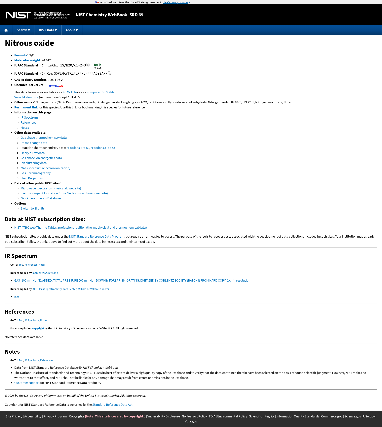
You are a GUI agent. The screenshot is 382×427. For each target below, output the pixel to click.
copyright (38, 328)
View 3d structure (26, 97)
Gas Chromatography (36, 173)
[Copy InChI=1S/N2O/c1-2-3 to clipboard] (88, 66)
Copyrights (76, 416)
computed (94, 92)
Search (22, 30)
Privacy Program (55, 416)
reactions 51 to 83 (103, 147)
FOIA (212, 416)
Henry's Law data (33, 153)
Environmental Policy (232, 416)
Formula (20, 55)
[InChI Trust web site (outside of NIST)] (98, 68)
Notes (25, 127)
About (70, 30)
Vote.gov (191, 421)
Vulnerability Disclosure (163, 416)
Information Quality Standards (298, 416)
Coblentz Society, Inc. (45, 273)
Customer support (27, 382)
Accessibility (32, 416)
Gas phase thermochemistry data (44, 137)
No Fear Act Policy (194, 416)
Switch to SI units (33, 208)
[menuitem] (6, 30)
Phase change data (34, 142)
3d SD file (108, 92)
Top (21, 264)
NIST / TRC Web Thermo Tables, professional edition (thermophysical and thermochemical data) (80, 227)
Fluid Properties (32, 178)
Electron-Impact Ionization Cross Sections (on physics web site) (64, 193)
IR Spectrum (29, 117)
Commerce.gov (331, 416)
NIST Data (46, 30)
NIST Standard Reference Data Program (96, 236)
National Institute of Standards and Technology (38, 14)
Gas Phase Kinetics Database (41, 198)
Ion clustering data (34, 163)
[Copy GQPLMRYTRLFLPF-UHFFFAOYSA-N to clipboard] (109, 74)
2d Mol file (70, 92)
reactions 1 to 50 (78, 147)
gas (16, 296)
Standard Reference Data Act (112, 404)
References (28, 122)
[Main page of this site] (6, 30)
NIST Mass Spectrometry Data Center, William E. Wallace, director (71, 289)
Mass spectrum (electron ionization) (45, 168)
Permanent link (26, 107)
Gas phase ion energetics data (41, 158)
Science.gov (352, 416)
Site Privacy (14, 416)
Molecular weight (27, 60)
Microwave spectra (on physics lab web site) (51, 188)
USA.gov (369, 416)
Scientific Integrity (262, 416)
